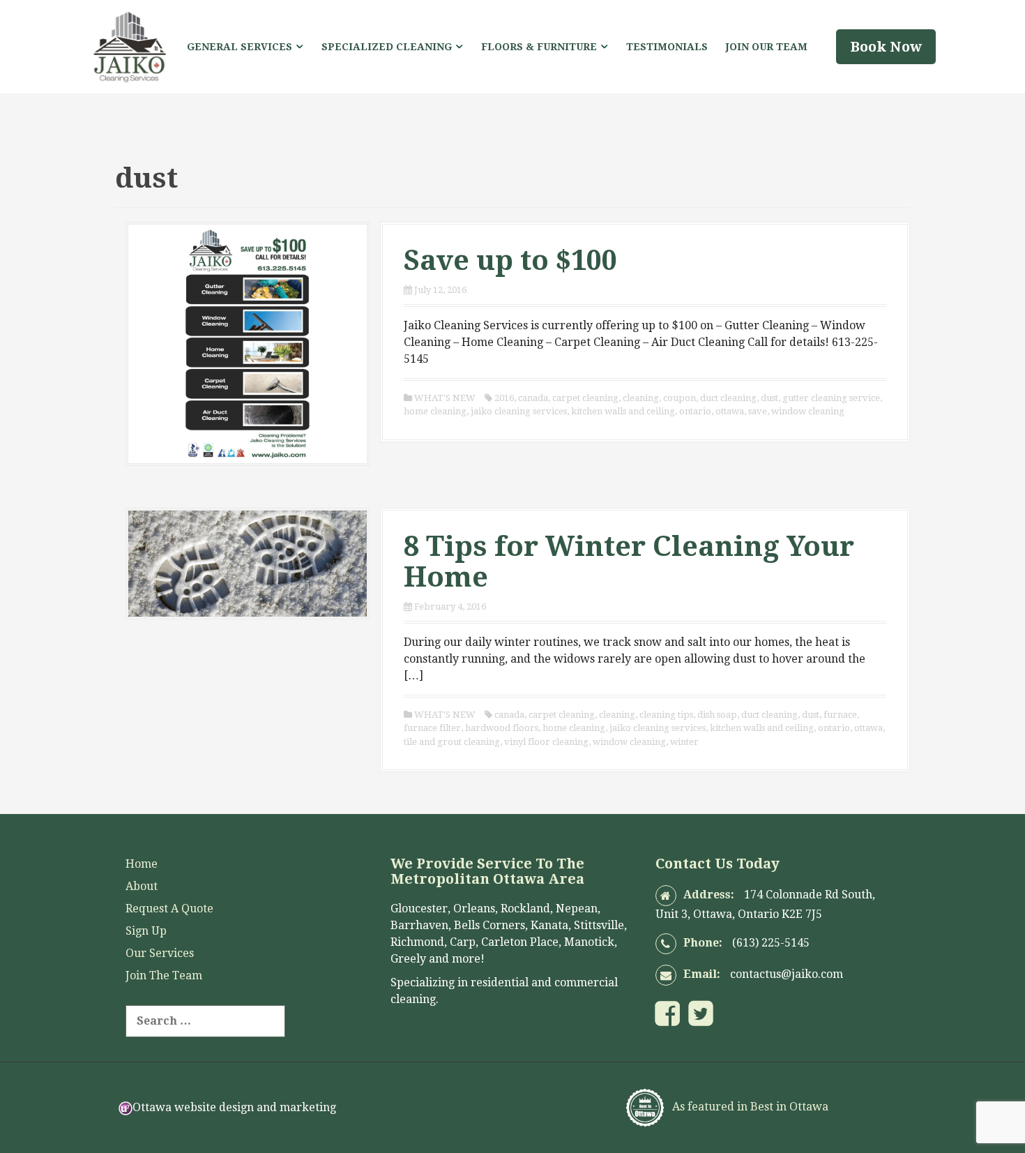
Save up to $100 (510, 260)
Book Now (886, 46)
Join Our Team (766, 46)
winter (684, 742)
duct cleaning (728, 398)
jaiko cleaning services (519, 411)
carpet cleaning (585, 398)
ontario (695, 411)
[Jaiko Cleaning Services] (129, 45)
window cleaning (807, 411)
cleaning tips (666, 714)
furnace (840, 714)
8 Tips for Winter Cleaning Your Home (629, 562)
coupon (679, 398)
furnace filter (432, 728)
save (757, 411)
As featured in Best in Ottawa (748, 1106)
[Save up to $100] (248, 342)
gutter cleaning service (831, 398)
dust (769, 398)
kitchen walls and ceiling (623, 411)
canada (533, 398)
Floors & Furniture (539, 46)
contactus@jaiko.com (786, 974)
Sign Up (146, 930)
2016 (504, 398)
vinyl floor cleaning (546, 742)
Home (142, 864)
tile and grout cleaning (452, 742)
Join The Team (164, 975)
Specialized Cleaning (386, 46)
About (142, 886)
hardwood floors (501, 728)
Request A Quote (169, 908)
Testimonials (667, 46)
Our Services (160, 953)
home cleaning (435, 411)
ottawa (729, 411)
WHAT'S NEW (445, 398)
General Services (239, 46)
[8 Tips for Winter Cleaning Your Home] (248, 562)
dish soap (717, 714)
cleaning (641, 398)
